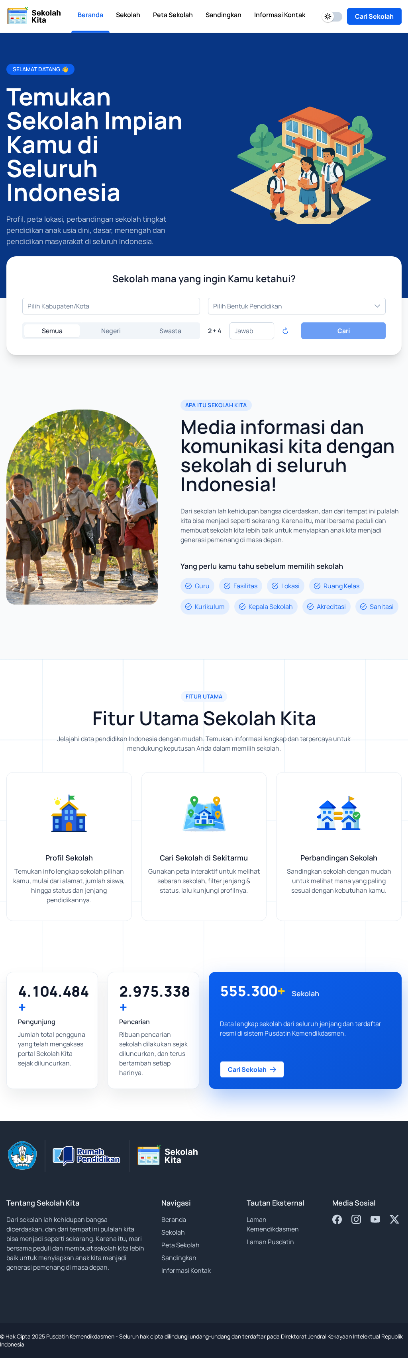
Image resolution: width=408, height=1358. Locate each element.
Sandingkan (178, 1257)
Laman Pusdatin (270, 1241)
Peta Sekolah (180, 1245)
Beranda (173, 1219)
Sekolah (173, 1232)
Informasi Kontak (186, 1270)
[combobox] (111, 306)
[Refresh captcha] (285, 331)
